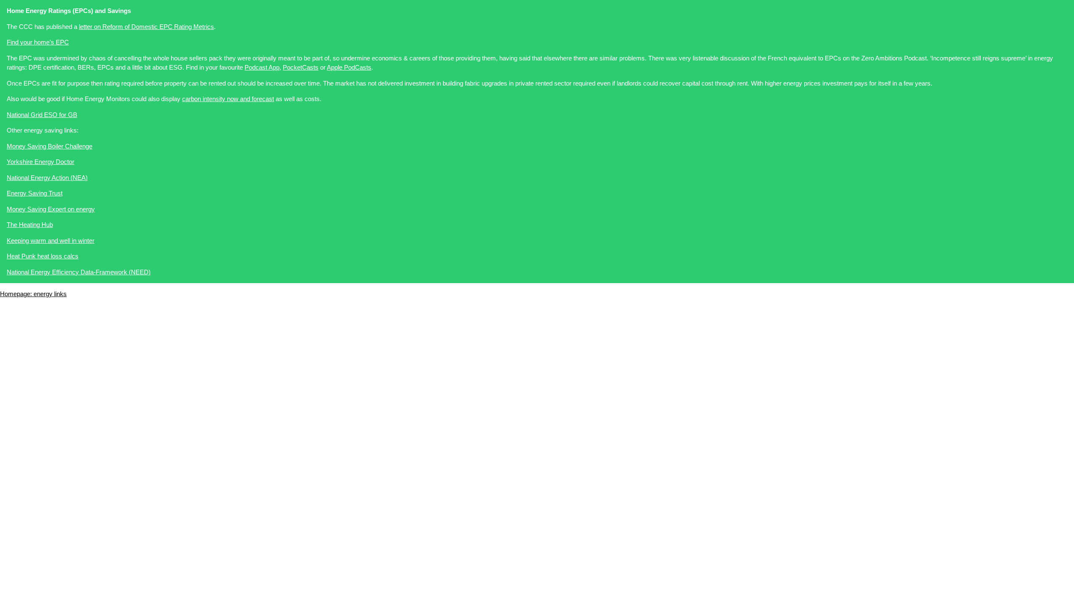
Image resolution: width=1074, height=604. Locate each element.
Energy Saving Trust (35, 193)
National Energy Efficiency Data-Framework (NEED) (79, 272)
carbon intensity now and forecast (228, 98)
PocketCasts (300, 67)
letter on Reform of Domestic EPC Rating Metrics (146, 26)
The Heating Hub (30, 224)
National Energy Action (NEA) (47, 177)
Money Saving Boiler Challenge (49, 146)
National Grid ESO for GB (42, 114)
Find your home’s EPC (38, 42)
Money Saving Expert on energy (51, 209)
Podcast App (262, 67)
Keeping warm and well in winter (50, 240)
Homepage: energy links (33, 293)
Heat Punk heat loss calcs (42, 256)
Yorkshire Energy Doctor (40, 161)
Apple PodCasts (349, 67)
